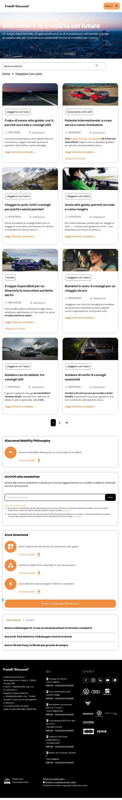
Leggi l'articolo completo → (20, 152)
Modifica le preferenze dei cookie (60, 782)
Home (6, 74)
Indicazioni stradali (64, 685)
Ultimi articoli (13, 620)
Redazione (38, 132)
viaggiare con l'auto (18, 112)
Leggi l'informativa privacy (15, 505)
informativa (66, 510)
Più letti (30, 620)
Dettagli (49, 685)
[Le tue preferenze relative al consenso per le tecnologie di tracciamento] (3, 600)
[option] (61, 35)
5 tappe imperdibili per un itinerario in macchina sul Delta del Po (29, 290)
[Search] (97, 65)
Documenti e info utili (79, 112)
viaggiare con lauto (28, 74)
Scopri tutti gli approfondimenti (60, 603)
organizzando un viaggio (85, 138)
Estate (10, 277)
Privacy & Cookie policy (54, 779)
